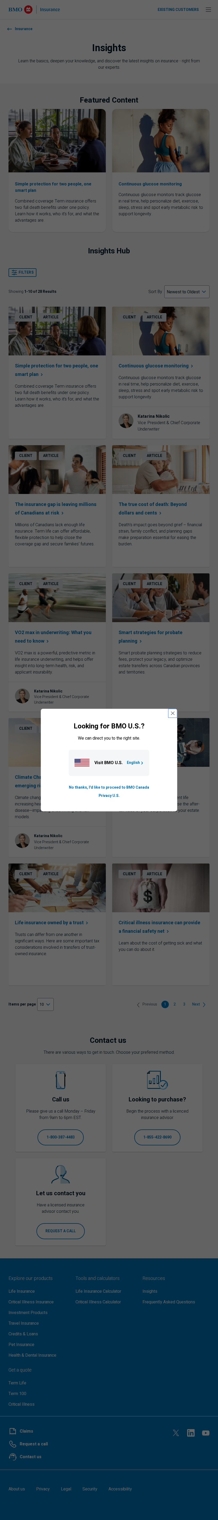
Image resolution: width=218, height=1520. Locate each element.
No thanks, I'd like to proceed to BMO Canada (109, 788)
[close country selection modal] (173, 713)
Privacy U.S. (109, 795)
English (133, 763)
